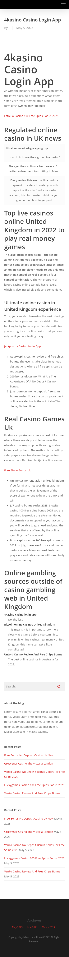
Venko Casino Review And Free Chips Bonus (32, 793)
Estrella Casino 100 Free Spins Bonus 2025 (31, 116)
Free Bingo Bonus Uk (17, 470)
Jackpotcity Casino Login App (22, 346)
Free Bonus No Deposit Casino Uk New (28, 755)
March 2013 (48, 927)
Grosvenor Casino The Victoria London (28, 763)
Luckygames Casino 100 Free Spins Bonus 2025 (34, 785)
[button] (63, 5)
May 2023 (17, 927)
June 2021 (32, 927)
